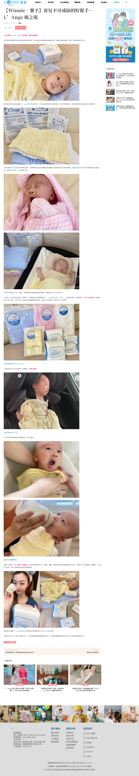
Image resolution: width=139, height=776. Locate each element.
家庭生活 (70, 739)
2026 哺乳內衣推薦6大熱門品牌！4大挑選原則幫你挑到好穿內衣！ (125, 83)
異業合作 (55, 736)
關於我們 (55, 733)
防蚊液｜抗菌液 (52, 684)
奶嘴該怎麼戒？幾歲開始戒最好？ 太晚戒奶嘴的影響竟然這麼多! (125, 108)
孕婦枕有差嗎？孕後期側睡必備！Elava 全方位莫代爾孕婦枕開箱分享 (85, 689)
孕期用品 (85, 684)
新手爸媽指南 (71, 742)
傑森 (20, 23)
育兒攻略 (70, 736)
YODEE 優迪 (90, 733)
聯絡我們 (55, 742)
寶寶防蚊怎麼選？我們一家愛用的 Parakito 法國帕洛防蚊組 (52, 689)
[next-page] (53, 694)
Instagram (89, 747)
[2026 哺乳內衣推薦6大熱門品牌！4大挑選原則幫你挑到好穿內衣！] (110, 84)
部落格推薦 (11, 5)
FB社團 (88, 742)
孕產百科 (70, 733)
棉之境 (13, 642)
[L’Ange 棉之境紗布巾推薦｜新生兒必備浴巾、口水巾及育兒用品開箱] (19, 675)
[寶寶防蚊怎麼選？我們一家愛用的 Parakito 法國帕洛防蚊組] (52, 675)
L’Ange (7, 642)
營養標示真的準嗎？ (93, 652)
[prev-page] (50, 694)
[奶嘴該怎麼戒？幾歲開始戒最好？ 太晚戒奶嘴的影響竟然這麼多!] (110, 108)
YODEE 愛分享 (91, 738)
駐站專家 (70, 748)
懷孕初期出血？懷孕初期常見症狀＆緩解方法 (20, 652)
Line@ (88, 756)
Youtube (89, 751)
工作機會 (55, 739)
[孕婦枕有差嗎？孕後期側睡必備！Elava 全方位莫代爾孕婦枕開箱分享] (85, 675)
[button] (126, 2)
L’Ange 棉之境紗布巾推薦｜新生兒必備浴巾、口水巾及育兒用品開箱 (19, 689)
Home (5, 5)
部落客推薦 (71, 745)
